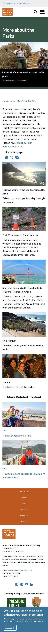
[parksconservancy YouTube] (26, 584)
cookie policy (38, 621)
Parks (12, 101)
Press (24, 503)
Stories (24, 521)
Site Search (35, 12)
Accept (8, 628)
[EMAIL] (17, 157)
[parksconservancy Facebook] (16, 584)
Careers (24, 497)
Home (5, 101)
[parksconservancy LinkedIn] (31, 584)
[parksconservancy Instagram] (21, 584)
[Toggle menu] (42, 12)
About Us (24, 491)
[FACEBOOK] (6, 157)
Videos (24, 509)
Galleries (24, 515)
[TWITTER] (11, 157)
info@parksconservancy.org (20, 570)
